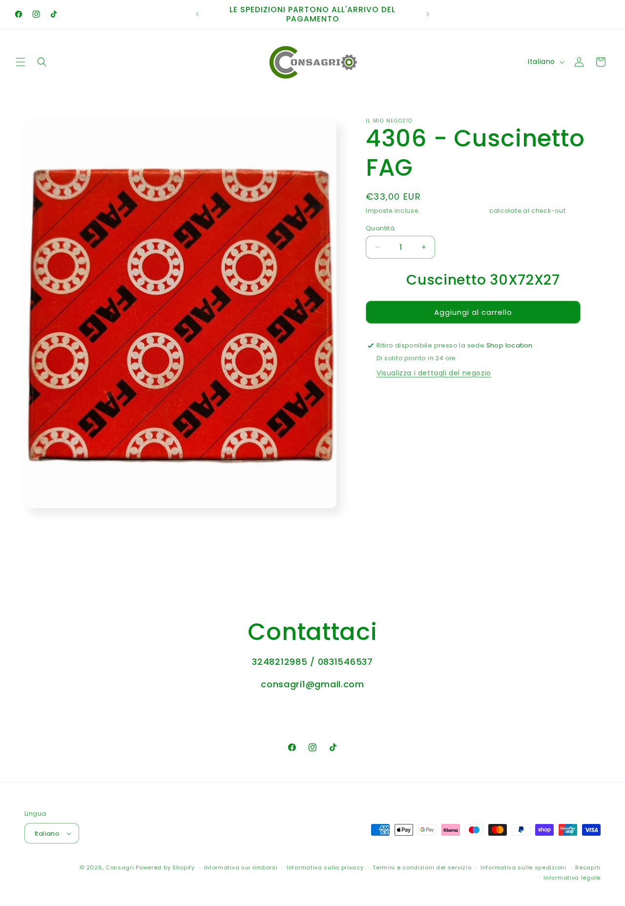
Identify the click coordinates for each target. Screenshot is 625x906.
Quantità (380, 227)
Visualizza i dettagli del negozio (433, 373)
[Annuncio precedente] (197, 14)
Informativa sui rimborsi (241, 867)
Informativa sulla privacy (325, 867)
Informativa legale (572, 877)
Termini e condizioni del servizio (422, 867)
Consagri (119, 867)
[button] (20, 62)
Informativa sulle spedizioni (523, 867)
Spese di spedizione (454, 210)
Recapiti (588, 867)
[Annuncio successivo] (427, 14)
